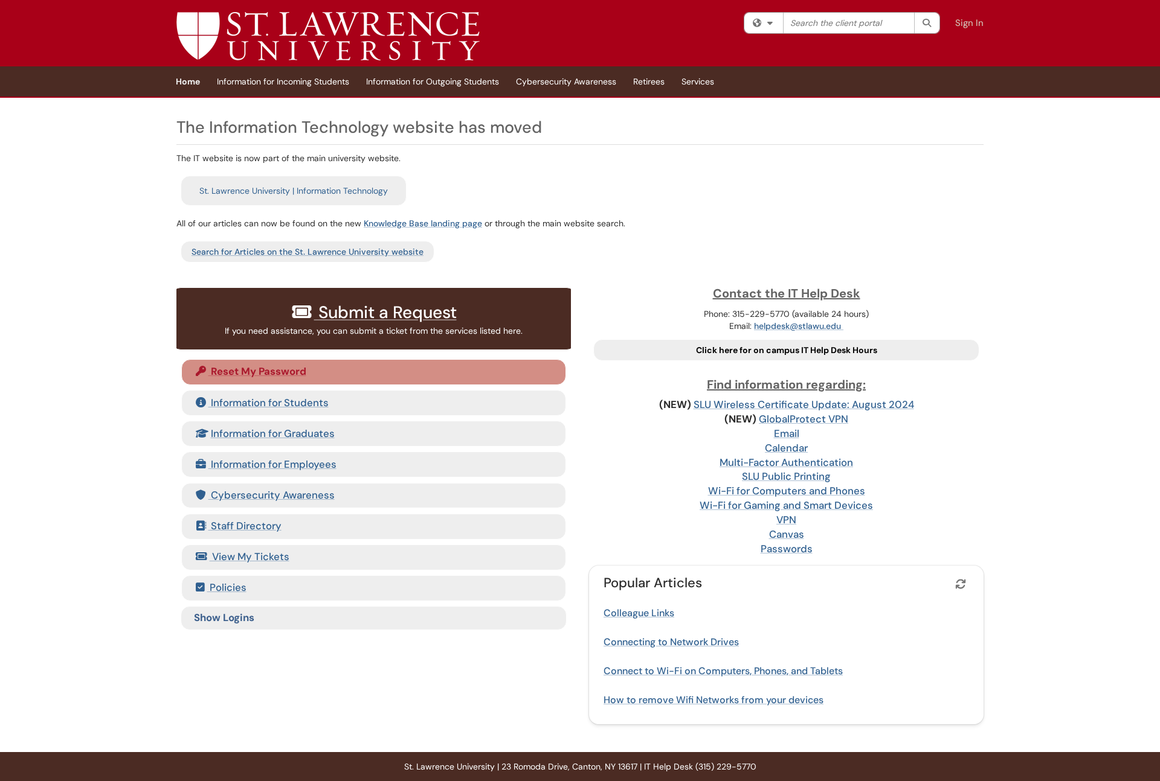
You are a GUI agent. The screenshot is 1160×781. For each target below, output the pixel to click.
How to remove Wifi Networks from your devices (713, 699)
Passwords (787, 548)
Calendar (786, 447)
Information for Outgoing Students (432, 81)
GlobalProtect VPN (803, 419)
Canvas (786, 534)
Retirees (649, 81)
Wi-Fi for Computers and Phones (786, 490)
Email (786, 433)
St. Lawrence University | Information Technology (293, 190)
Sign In (969, 23)
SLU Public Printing (786, 476)
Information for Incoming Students (283, 81)
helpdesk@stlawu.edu (798, 325)
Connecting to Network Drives (671, 642)
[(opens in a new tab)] (328, 36)
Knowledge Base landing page (423, 223)
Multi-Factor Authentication (786, 462)
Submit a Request (385, 312)
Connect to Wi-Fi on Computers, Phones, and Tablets (723, 671)
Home (188, 81)
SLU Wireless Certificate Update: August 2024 (804, 404)
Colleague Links (639, 613)
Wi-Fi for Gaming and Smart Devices (786, 505)
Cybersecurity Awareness (566, 81)
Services (698, 81)
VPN (786, 519)
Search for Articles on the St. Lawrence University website (308, 251)
